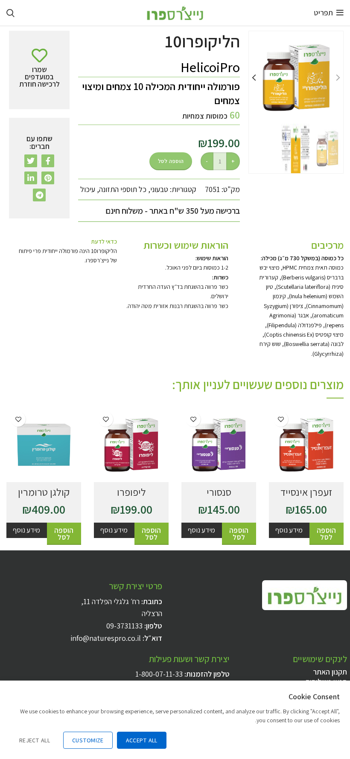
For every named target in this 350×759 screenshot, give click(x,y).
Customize (88, 740)
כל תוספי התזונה (122, 189)
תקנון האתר (330, 672)
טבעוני (159, 189)
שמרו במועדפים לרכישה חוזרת (280, 419)
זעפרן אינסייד (306, 492)
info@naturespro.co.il (105, 638)
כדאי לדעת (104, 241)
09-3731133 (124, 626)
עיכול (87, 189)
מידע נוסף (289, 530)
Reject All (34, 740)
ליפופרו (131, 492)
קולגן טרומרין (44, 492)
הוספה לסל (171, 161)
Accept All (142, 740)
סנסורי (219, 492)
